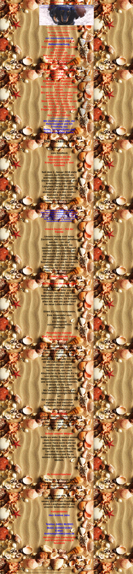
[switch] (0, 570)
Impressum (73, 9)
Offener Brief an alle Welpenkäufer (58, 5)
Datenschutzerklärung (63, 9)
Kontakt (91, 7)
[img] (90, 2)
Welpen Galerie (60, 7)
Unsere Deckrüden (70, 7)
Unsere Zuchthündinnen (81, 7)
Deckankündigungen (85, 5)
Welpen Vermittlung (73, 5)
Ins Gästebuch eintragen (87, 41)
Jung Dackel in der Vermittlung (47, 7)
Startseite (45, 5)
